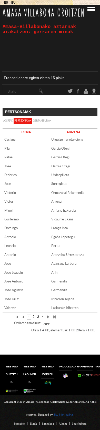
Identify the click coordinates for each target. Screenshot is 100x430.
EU (13, 2)
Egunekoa (48, 423)
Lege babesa (79, 423)
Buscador (19, 423)
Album (63, 423)
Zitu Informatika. (64, 414)
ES (6, 2)
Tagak (33, 423)
